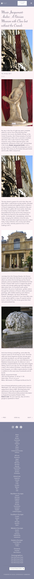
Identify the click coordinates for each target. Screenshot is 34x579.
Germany (17, 533)
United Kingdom (17, 511)
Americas (17, 476)
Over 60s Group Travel (17, 562)
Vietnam (17, 452)
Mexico (17, 487)
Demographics (17, 555)
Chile (17, 482)
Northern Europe (17, 494)
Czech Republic (17, 542)
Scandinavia (17, 506)
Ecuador (17, 485)
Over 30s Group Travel (17, 557)
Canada (17, 480)
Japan (17, 442)
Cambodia (17, 440)
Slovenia (17, 523)
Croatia (17, 516)
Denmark (17, 497)
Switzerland (17, 537)
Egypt (17, 459)
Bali (17, 445)
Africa (17, 455)
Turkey (17, 545)
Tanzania (17, 469)
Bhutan (17, 438)
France (17, 532)
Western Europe (17, 528)
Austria (17, 530)
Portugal (17, 521)
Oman (17, 449)
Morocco (17, 462)
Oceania (17, 549)
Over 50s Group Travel (17, 561)
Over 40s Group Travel (17, 559)
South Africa (17, 468)
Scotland (17, 508)
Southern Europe (17, 514)
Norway (17, 504)
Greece (17, 518)
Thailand (17, 443)
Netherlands (17, 535)
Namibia (17, 464)
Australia (17, 550)
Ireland (17, 502)
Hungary (17, 544)
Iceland (17, 495)
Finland (17, 501)
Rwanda (17, 466)
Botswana (17, 457)
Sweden (17, 509)
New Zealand (17, 552)
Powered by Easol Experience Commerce (17, 574)
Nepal (17, 447)
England (17, 499)
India (17, 436)
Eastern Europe (17, 540)
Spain (17, 525)
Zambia (17, 471)
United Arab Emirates (17, 450)
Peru (17, 489)
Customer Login (22, 3)
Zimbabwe (17, 473)
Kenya (17, 461)
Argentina (17, 478)
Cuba (17, 483)
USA (17, 490)
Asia (17, 435)
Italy (17, 520)
